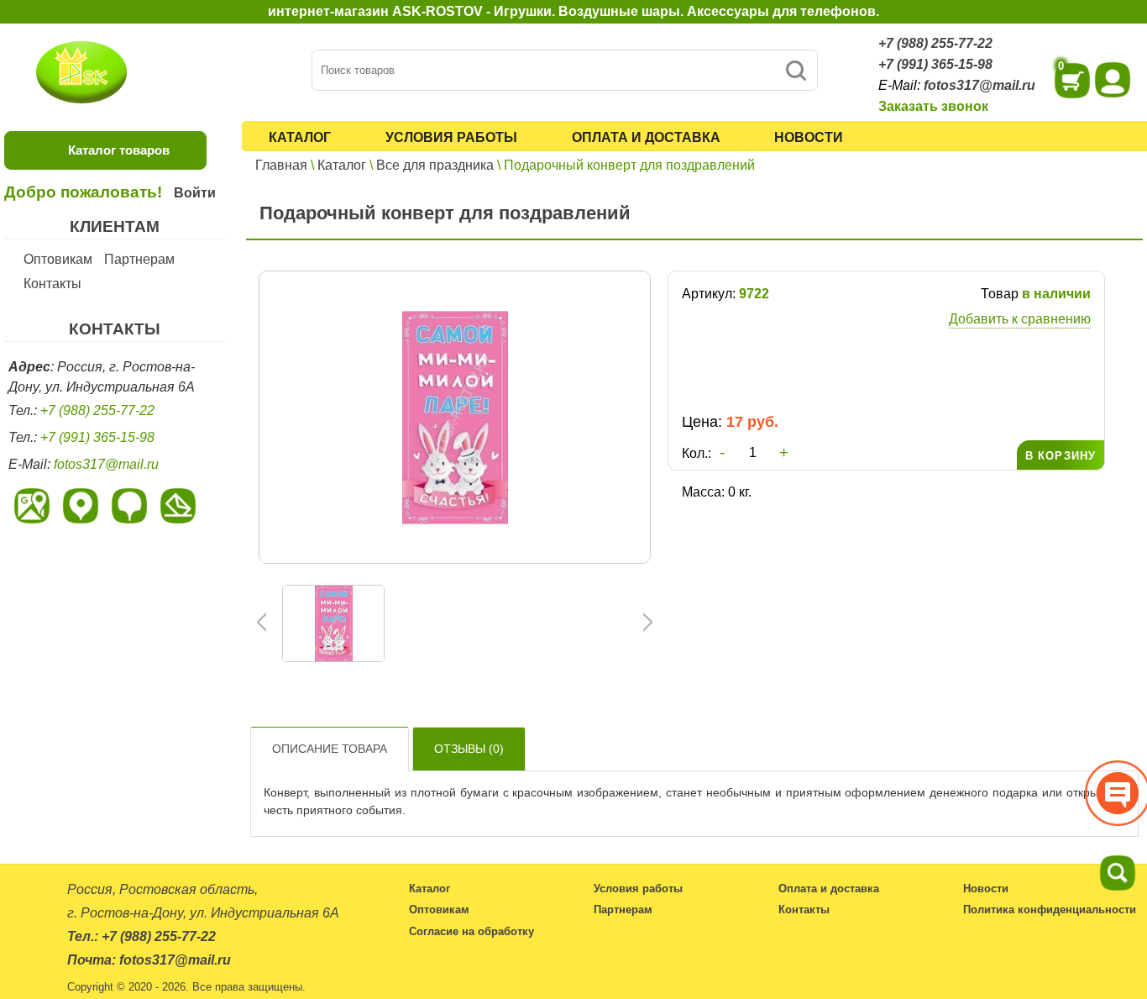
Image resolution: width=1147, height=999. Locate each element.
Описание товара (329, 748)
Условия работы (451, 137)
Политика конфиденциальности (1049, 909)
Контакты (52, 283)
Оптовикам (58, 259)
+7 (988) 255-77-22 (935, 43)
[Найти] (795, 70)
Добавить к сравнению (1020, 319)
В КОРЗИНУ (1060, 456)
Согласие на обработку (471, 931)
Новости (808, 137)
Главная (281, 165)
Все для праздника (435, 165)
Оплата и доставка (646, 137)
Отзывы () (469, 748)
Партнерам (139, 259)
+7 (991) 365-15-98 (935, 64)
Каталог (300, 137)
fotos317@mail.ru (979, 85)
